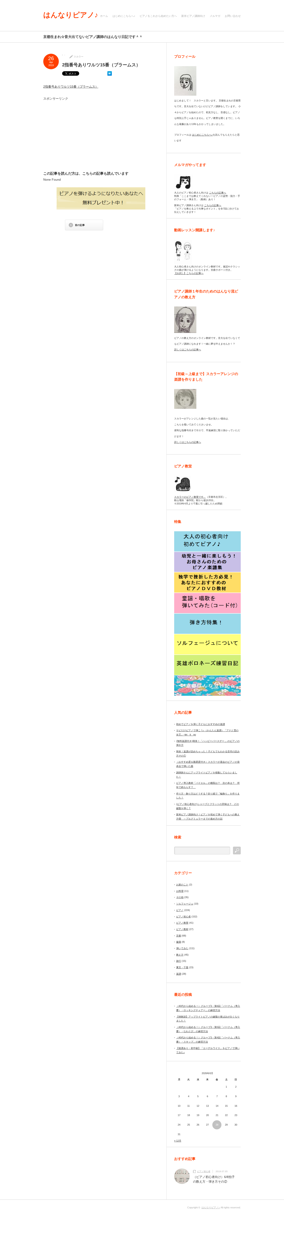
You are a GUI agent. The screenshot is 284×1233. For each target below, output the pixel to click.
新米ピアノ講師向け (193, 16)
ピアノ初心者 (183, 916)
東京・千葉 (182, 967)
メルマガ (215, 16)
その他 (179, 897)
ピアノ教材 (182, 929)
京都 (178, 935)
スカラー (78, 56)
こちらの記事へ (217, 192)
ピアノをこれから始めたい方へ (158, 16)
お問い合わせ (233, 16)
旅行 (178, 961)
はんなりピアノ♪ (70, 15)
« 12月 (177, 1140)
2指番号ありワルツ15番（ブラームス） (70, 86)
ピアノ (179, 910)
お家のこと (182, 884)
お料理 (179, 891)
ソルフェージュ (184, 903)
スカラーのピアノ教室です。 (190, 497)
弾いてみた (182, 948)
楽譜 (178, 973)
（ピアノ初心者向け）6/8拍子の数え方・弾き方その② (214, 1179)
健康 (178, 942)
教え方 (179, 954)
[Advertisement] (84, 135)
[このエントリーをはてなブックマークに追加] (109, 74)
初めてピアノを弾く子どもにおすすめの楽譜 (200, 724)
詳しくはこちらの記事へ (187, 349)
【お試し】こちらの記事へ (188, 273)
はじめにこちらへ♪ (123, 16)
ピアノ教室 (182, 922)
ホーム (104, 16)
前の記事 (80, 225)
